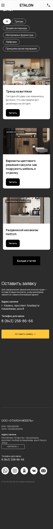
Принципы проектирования (21, 48)
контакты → (13, 446)
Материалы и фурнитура (19, 35)
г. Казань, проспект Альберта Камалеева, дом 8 (20, 307)
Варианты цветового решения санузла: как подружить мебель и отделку (21, 167)
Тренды (18, 21)
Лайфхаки (11, 41)
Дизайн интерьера (16, 28)
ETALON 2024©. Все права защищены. (18, 481)
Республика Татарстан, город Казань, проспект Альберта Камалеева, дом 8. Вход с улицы (24, 440)
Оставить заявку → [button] (25, 334)
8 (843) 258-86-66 (17, 320)
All (7, 21)
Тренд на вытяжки (19, 91)
